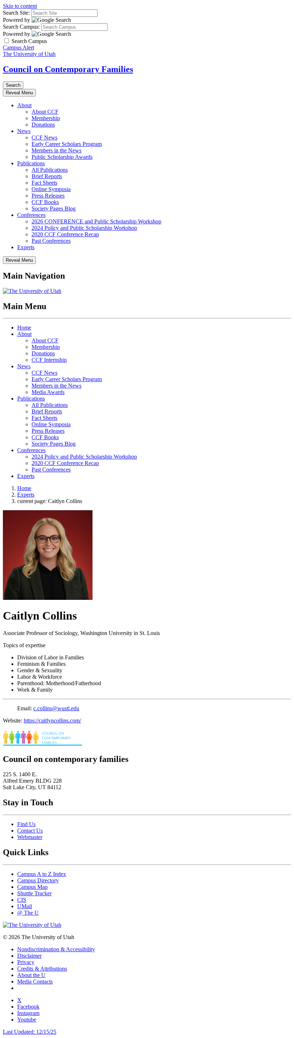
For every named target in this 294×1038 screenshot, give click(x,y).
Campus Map (32, 887)
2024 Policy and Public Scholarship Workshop (84, 228)
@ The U (28, 913)
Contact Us (30, 831)
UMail (24, 906)
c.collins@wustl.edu (56, 708)
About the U (31, 975)
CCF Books (45, 202)
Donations (43, 125)
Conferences (31, 215)
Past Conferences (51, 241)
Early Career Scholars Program (67, 144)
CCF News (44, 137)
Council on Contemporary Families (68, 69)
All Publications (50, 170)
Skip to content (20, 6)
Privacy (25, 962)
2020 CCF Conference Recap (65, 234)
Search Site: (16, 13)
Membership (46, 118)
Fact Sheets (44, 183)
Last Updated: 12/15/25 (29, 1032)
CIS (21, 900)
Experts (25, 247)
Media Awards (48, 392)
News (23, 131)
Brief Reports (47, 176)
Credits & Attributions (42, 969)
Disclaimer (29, 956)
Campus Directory (38, 880)
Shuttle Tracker (34, 893)
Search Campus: (21, 27)
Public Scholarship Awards (62, 157)
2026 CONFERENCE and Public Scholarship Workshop (96, 221)
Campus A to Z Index (41, 874)
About (24, 105)
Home (24, 327)
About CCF (45, 112)
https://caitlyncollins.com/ (52, 720)
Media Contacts (35, 981)
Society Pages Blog (54, 208)
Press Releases (48, 196)
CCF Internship (49, 360)
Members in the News (56, 150)
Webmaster (29, 837)
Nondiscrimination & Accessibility (56, 949)
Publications (31, 163)
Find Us (26, 824)
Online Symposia (51, 189)
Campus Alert (18, 47)
